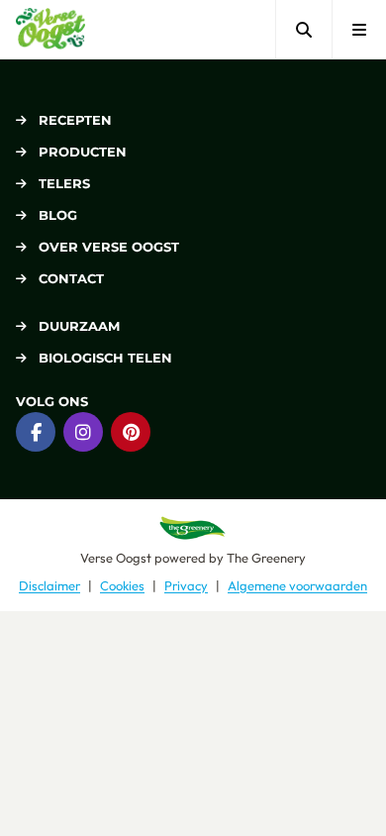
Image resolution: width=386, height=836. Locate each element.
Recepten (75, 120)
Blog (58, 215)
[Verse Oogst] (50, 29)
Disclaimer (49, 585)
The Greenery (266, 558)
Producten (83, 151)
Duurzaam (79, 326)
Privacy (186, 585)
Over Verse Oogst (109, 247)
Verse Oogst (115, 558)
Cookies (122, 585)
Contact (71, 278)
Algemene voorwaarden (297, 585)
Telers (64, 183)
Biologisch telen (105, 358)
